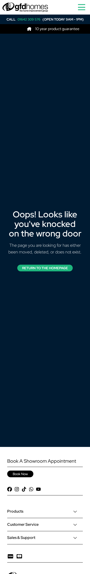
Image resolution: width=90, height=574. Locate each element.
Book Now (20, 474)
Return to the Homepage (45, 268)
